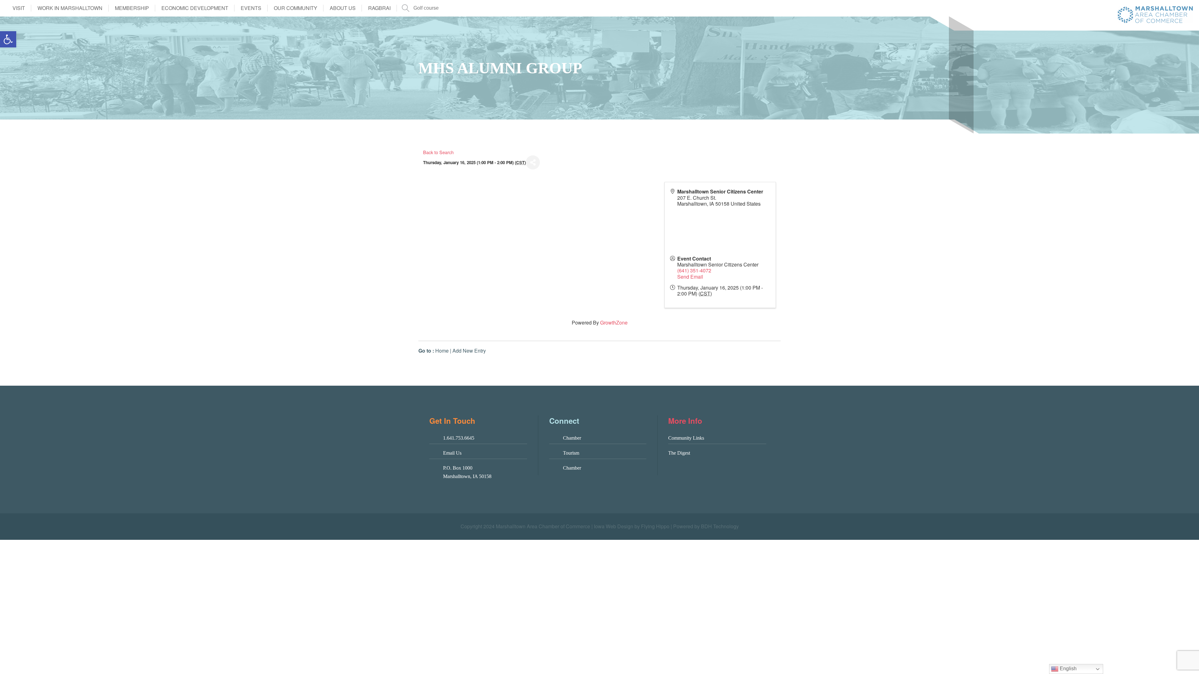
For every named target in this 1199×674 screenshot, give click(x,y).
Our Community (295, 8)
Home (442, 350)
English (1067, 668)
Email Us (452, 453)
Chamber (572, 438)
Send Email (690, 276)
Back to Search (438, 152)
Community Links (686, 438)
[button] (8, 39)
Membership (132, 8)
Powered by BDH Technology (706, 526)
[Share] (533, 162)
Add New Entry (469, 350)
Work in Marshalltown (69, 8)
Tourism (571, 453)
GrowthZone (614, 322)
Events (251, 8)
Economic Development (194, 8)
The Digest (679, 453)
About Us (343, 8)
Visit (18, 8)
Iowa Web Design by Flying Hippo (631, 526)
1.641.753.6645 (458, 438)
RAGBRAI (379, 8)
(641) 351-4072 (694, 270)
